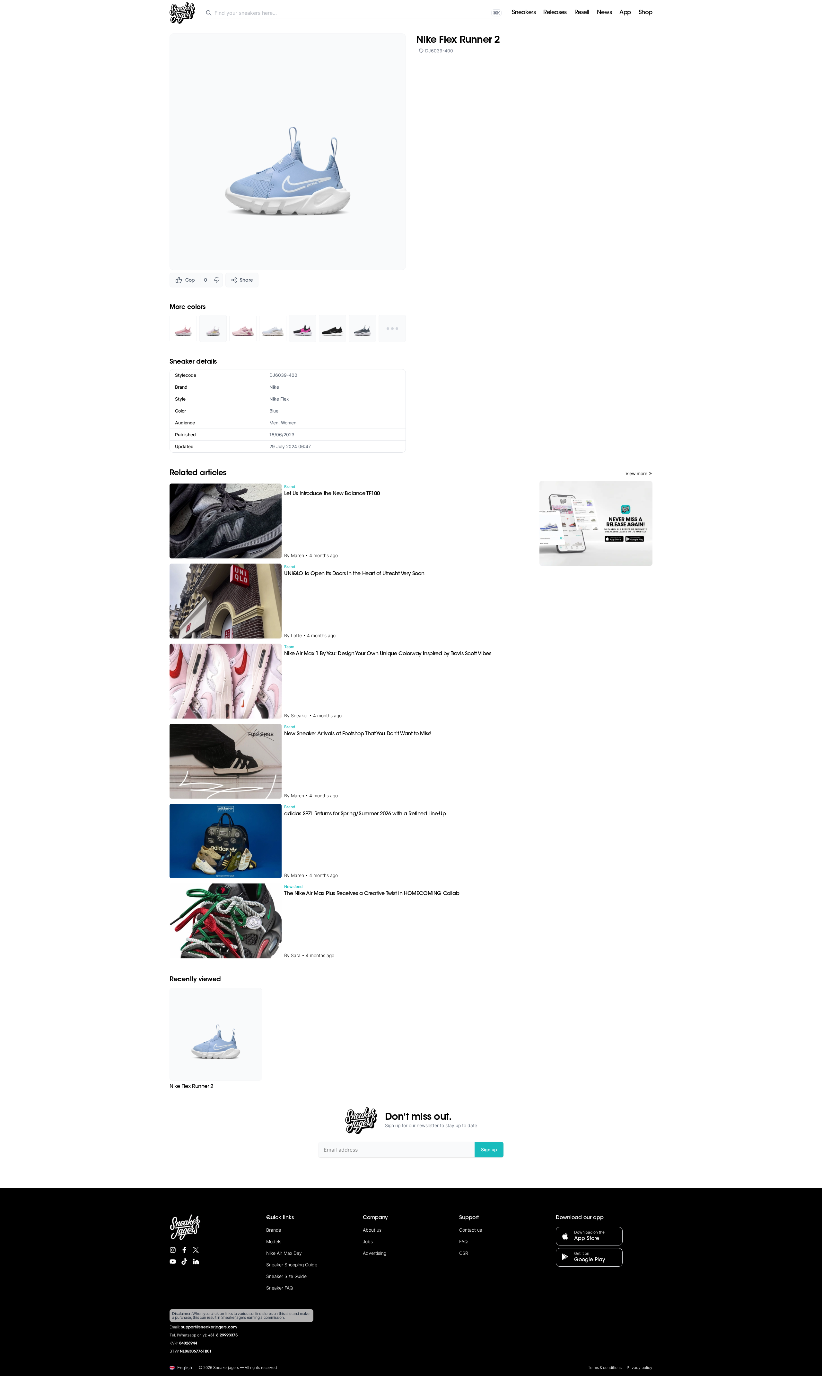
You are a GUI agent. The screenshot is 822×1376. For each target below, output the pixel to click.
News (604, 13)
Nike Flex (279, 399)
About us (372, 1230)
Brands (273, 1230)
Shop (645, 13)
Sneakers (524, 13)
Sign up (489, 1149)
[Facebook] (184, 1250)
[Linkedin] (196, 1261)
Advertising (374, 1253)
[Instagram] (173, 1250)
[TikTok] (184, 1261)
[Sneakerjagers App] (595, 523)
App (625, 13)
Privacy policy (639, 1367)
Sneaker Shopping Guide (291, 1264)
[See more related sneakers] (392, 328)
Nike (274, 387)
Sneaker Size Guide (286, 1276)
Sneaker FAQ (279, 1287)
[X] (196, 1250)
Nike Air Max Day (284, 1253)
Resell (581, 13)
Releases (554, 13)
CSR (463, 1253)
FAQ (463, 1241)
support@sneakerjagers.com (209, 1327)
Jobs (368, 1241)
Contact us (470, 1230)
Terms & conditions (605, 1367)
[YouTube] (173, 1261)
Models (273, 1241)
